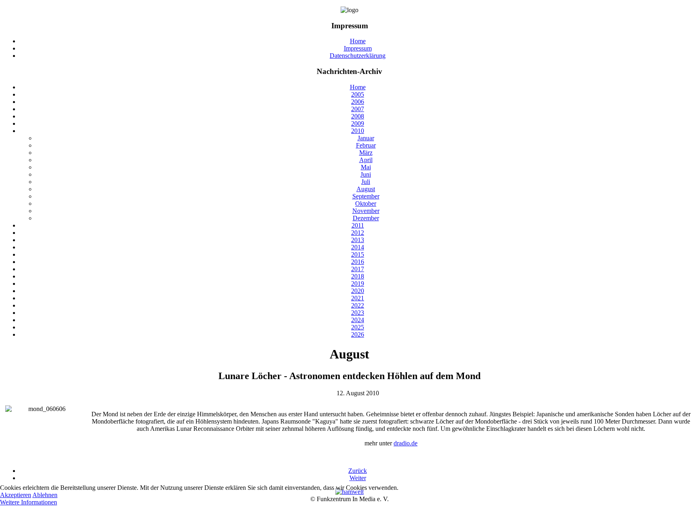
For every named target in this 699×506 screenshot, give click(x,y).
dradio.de (405, 443)
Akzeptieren (15, 494)
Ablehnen (44, 494)
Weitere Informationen (28, 502)
